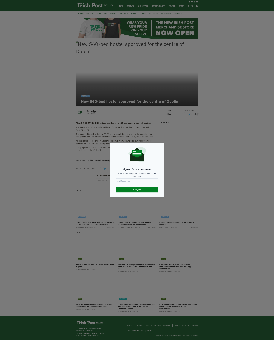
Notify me (137, 190)
